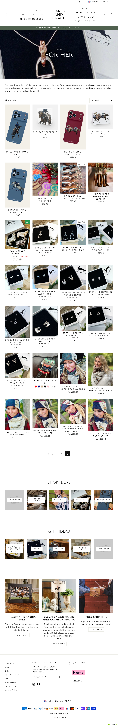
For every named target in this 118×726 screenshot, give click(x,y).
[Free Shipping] (96, 596)
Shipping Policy (85, 21)
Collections (30, 10)
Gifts (37, 14)
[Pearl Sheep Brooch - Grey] (20, 259)
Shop (24, 14)
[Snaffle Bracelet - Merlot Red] (36, 386)
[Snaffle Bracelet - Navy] (39, 386)
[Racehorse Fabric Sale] (22, 596)
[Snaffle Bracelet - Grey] (54, 386)
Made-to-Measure (31, 19)
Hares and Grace (58, 14)
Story (85, 8)
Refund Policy (85, 17)
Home (58, 49)
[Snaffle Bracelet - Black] (45, 386)
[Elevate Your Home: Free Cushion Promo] (59, 596)
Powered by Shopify (59, 717)
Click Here (22, 635)
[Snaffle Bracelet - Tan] (42, 386)
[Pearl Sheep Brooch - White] (17, 259)
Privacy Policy (85, 12)
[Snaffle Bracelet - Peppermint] (51, 386)
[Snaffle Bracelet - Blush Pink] (48, 386)
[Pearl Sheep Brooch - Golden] (14, 259)
